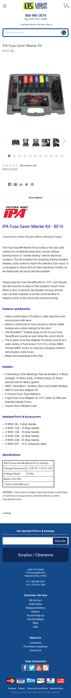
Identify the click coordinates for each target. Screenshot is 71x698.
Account (41, 24)
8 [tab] (46, 156)
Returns (35, 611)
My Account (35, 600)
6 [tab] (35, 156)
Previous (7, 141)
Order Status (35, 604)
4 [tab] (25, 156)
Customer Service (28, 24)
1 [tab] (9, 156)
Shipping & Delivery (35, 608)
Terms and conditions (37, 688)
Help (35, 626)
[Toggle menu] (4, 5)
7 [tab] (40, 156)
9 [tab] (51, 156)
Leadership (35, 642)
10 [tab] (56, 156)
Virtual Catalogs (35, 619)
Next (63, 141)
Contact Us (35, 650)
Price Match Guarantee (36, 646)
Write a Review (10, 169)
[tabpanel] (16, 143)
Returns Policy (56, 688)
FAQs (35, 623)
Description (35, 197)
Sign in (49, 24)
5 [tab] (30, 156)
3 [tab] (19, 156)
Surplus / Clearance (35, 555)
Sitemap (12, 688)
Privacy (21, 688)
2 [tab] (14, 156)
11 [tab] (62, 156)
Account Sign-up (35, 615)
